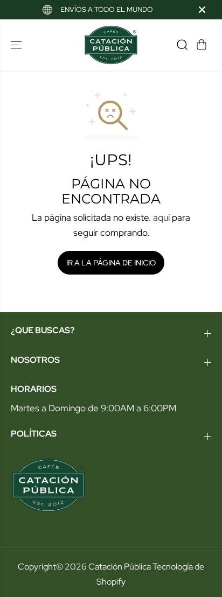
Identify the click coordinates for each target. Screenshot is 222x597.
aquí (161, 217)
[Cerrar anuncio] (202, 10)
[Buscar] (182, 44)
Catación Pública (119, 566)
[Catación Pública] (111, 45)
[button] (17, 45)
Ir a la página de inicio (111, 263)
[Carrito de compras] (201, 44)
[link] (111, 485)
